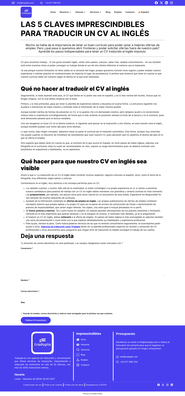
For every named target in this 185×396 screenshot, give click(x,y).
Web (23, 302)
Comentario (27, 248)
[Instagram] (171, 2)
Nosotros (64, 12)
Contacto (130, 12)
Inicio (53, 12)
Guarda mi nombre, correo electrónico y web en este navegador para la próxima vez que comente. (68, 313)
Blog (108, 12)
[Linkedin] (166, 2)
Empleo (118, 12)
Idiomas (79, 12)
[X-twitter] (161, 2)
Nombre (25, 280)
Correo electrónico (30, 291)
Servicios (94, 12)
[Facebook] (156, 2)
